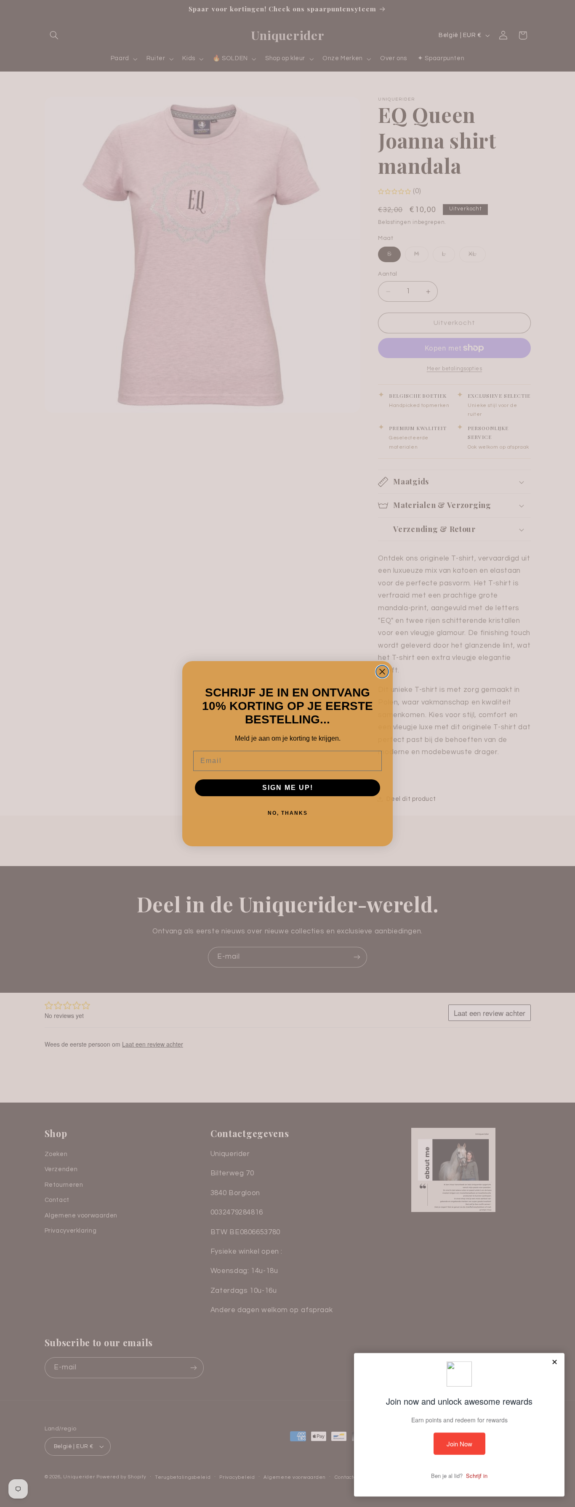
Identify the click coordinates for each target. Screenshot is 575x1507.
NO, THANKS (288, 813)
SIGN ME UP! (287, 787)
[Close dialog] (382, 671)
